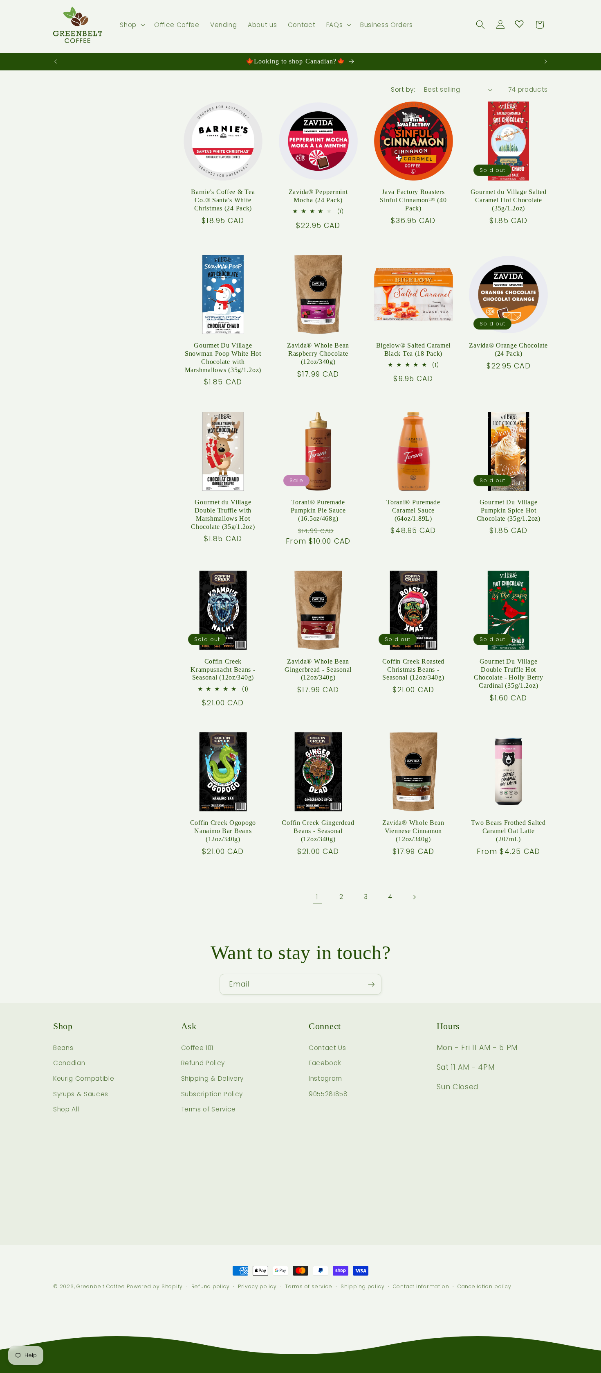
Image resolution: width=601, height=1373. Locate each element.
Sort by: (403, 89)
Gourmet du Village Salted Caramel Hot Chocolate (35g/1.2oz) (509, 200)
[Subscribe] (371, 984)
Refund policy (210, 1286)
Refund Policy (203, 1063)
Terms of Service (208, 1109)
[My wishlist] (519, 24)
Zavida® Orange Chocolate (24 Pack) (508, 349)
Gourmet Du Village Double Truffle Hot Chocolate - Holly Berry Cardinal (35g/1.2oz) (508, 673)
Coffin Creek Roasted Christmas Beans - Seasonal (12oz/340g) (413, 669)
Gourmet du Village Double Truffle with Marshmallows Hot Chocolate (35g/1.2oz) (223, 514)
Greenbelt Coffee (100, 1286)
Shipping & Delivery (212, 1078)
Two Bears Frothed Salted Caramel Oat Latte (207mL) (508, 830)
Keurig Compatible (83, 1078)
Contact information (421, 1286)
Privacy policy (257, 1286)
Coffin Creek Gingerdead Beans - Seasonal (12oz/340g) (318, 830)
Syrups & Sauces (80, 1094)
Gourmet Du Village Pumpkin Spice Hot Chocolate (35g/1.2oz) (508, 510)
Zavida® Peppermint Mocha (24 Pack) (318, 195)
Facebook (325, 1063)
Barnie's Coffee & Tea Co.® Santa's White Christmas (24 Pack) (223, 200)
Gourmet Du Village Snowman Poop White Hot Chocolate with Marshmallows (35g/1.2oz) (223, 357)
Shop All (66, 1109)
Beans (63, 1047)
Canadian (69, 1063)
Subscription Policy (212, 1094)
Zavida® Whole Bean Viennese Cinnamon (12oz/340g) (413, 830)
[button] (131, 25)
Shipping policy (363, 1286)
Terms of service (308, 1286)
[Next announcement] (546, 61)
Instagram (325, 1078)
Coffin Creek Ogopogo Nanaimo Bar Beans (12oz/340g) (223, 830)
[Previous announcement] (56, 61)
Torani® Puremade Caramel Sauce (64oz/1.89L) (413, 510)
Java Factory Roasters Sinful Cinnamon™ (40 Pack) (413, 200)
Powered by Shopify (155, 1286)
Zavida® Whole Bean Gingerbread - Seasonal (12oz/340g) (318, 669)
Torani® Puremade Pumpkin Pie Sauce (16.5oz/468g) (318, 510)
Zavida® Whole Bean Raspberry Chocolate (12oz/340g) (318, 353)
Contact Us (327, 1047)
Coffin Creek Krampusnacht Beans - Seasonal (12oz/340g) (223, 669)
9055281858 (328, 1094)
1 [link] (317, 897)
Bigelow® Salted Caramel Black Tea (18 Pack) (413, 349)
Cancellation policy (484, 1286)
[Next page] (414, 897)
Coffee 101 (197, 1047)
